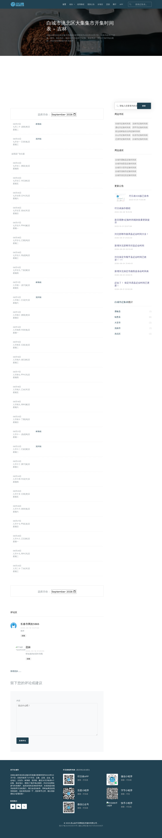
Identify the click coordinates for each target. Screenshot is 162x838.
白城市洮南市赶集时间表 (125, 171)
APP (121, 4)
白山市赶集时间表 (122, 135)
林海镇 (38, 124)
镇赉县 (133, 317)
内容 (18, 701)
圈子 (114, 4)
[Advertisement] (81, 75)
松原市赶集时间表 (140, 135)
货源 (108, 4)
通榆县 (133, 311)
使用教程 (80, 4)
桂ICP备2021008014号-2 (69, 826)
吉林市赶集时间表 (140, 123)
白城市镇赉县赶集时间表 (125, 163)
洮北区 (133, 334)
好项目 (100, 4)
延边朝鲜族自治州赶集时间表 (127, 131)
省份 (71, 4)
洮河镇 (38, 139)
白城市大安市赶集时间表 (125, 167)
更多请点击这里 (83, 770)
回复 (23, 636)
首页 (64, 4)
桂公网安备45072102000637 (91, 826)
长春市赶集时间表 (122, 123)
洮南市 (133, 328)
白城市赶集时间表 (140, 139)
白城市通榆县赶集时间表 (125, 160)
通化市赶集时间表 (122, 127)
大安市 (133, 322)
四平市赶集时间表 (140, 127)
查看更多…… (15, 671)
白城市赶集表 (121, 302)
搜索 (144, 106)
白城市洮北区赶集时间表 (125, 175)
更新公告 (91, 4)
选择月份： (44, 114)
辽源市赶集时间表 (122, 139)
